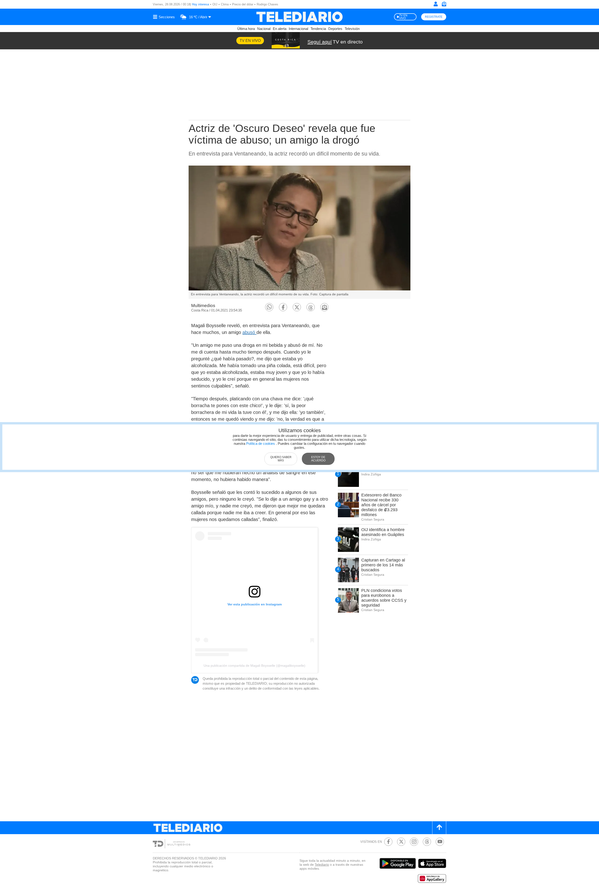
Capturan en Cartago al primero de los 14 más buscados (383, 565)
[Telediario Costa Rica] (299, 17)
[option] (299, 232)
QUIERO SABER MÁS (281, 459)
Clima (225, 4)
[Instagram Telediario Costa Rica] (414, 842)
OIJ (214, 4)
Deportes (335, 29)
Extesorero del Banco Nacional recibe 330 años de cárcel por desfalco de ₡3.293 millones (381, 505)
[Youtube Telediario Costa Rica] (440, 842)
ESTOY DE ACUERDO (318, 459)
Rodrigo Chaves (267, 4)
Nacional (263, 29)
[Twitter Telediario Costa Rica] (401, 842)
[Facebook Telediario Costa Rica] (388, 842)
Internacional (298, 29)
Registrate (433, 16)
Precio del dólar (242, 4)
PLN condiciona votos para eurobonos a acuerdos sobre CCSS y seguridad (383, 598)
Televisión (352, 29)
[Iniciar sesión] (435, 4)
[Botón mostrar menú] (164, 16)
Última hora (246, 29)
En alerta (279, 29)
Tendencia (318, 29)
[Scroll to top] (439, 827)
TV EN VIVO (403, 17)
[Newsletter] (444, 5)
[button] (269, 307)
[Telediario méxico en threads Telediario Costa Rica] (427, 842)
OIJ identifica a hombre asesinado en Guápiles (383, 532)
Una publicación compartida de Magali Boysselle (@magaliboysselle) (254, 665)
